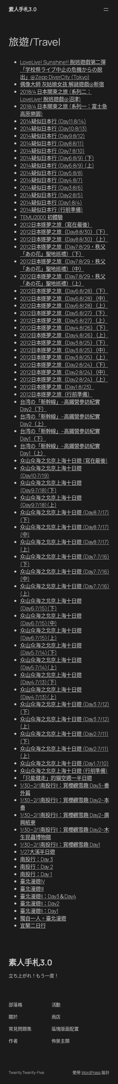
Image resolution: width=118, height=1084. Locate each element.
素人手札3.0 (23, 9)
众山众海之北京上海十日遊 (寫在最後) (64, 460)
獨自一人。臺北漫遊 (43, 918)
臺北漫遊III (32, 888)
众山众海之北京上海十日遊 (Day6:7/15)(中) (51, 619)
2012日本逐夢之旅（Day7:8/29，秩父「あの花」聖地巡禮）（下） (62, 250)
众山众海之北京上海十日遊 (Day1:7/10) (64, 763)
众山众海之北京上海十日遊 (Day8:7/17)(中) (64, 530)
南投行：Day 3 (36, 859)
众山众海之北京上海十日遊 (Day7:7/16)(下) (64, 560)
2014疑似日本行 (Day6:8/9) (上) (57, 165)
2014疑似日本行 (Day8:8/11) (52, 143)
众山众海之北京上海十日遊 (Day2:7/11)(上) (64, 752)
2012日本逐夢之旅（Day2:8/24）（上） (64, 379)
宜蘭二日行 (33, 925)
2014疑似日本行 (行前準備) (51, 209)
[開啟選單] (106, 9)
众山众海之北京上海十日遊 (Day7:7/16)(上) (64, 589)
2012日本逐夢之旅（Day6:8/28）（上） (64, 305)
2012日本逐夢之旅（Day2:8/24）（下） (64, 364)
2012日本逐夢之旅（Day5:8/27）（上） (64, 320)
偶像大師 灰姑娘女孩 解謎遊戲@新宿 (62, 84)
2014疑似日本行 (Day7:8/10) (52, 150)
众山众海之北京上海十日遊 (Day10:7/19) (51, 471)
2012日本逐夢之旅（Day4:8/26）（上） (64, 335)
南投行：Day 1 (36, 874)
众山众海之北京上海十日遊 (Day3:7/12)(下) (64, 707)
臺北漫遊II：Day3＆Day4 (48, 896)
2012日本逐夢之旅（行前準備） (56, 394)
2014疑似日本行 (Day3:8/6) (51, 187)
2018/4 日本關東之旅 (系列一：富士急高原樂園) (63, 110)
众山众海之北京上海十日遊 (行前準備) (64, 770)
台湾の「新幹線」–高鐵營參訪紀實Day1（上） (60, 449)
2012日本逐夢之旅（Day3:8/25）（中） (64, 350)
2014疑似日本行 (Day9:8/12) (52, 136)
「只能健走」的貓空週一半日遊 (56, 778)
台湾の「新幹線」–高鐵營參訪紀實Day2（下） (60, 405)
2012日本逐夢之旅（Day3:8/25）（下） (64, 342)
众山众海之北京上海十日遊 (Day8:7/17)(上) (64, 545)
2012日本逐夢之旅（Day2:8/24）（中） (64, 372)
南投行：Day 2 (36, 866)
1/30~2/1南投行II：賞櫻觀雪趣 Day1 (60, 844)
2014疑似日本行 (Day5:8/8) (51, 173)
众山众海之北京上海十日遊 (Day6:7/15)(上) (51, 634)
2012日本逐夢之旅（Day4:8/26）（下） (64, 327)
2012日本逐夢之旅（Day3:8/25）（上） (64, 357)
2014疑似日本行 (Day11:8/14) (53, 121)
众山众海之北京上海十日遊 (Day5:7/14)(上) (51, 663)
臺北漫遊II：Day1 (39, 911)
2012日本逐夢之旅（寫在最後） (56, 224)
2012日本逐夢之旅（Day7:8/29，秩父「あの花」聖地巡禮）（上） (62, 280)
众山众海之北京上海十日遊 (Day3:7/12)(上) (64, 722)
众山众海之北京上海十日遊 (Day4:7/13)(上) (51, 693)
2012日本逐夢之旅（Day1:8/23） (57, 387)
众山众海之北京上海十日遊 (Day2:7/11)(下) (64, 737)
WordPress (91, 1072)
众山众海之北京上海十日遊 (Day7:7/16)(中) (64, 575)
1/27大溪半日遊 (37, 851)
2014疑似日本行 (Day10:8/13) (53, 128)
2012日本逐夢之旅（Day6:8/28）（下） (64, 291)
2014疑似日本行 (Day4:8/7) (51, 180)
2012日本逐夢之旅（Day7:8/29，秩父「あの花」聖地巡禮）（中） (62, 265)
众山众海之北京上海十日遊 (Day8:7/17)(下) (64, 516)
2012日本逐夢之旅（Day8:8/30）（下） (64, 231)
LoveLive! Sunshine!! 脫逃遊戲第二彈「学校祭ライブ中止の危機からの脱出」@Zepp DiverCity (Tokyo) (63, 69)
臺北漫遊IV (32, 881)
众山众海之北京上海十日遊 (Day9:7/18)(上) (51, 501)
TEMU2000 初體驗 (41, 217)
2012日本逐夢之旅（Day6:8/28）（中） (64, 298)
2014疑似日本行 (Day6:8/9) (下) (57, 158)
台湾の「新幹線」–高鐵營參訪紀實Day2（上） (60, 420)
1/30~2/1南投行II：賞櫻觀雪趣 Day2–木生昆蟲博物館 (64, 833)
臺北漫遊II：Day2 (39, 903)
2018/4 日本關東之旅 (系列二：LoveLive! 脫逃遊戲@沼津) (56, 95)
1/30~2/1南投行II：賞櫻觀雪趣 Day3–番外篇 (64, 789)
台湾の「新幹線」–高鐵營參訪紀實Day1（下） (60, 434)
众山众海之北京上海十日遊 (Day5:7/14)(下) (51, 648)
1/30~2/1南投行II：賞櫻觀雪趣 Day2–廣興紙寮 (64, 818)
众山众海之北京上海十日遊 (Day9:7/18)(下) (51, 486)
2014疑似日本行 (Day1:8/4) (51, 202)
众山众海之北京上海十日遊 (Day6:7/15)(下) (51, 604)
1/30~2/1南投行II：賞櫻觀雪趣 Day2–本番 (64, 803)
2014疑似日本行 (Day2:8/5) (51, 195)
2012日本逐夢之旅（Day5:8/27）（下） (64, 313)
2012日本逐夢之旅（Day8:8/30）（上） (64, 239)
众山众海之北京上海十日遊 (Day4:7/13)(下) (51, 678)
